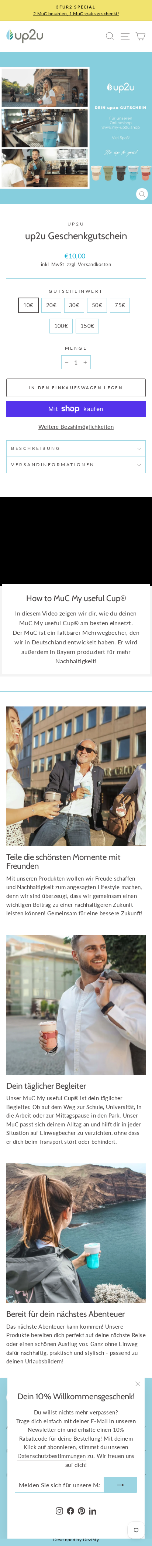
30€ (74, 305)
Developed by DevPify (76, 1539)
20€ (51, 305)
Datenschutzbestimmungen (51, 1455)
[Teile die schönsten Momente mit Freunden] (76, 776)
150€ (87, 325)
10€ (28, 305)
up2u (76, 224)
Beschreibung (36, 448)
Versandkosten (94, 264)
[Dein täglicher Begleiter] (76, 1005)
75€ (120, 305)
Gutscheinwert (76, 291)
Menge (76, 348)
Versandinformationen (53, 464)
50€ (97, 305)
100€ (61, 325)
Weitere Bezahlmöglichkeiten (76, 426)
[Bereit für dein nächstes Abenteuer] (76, 1233)
